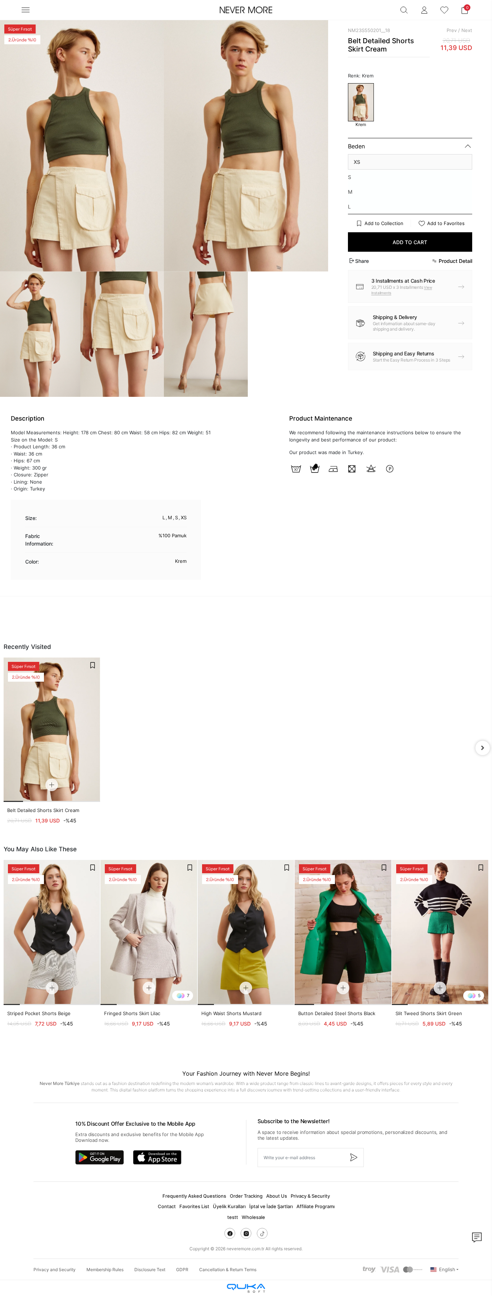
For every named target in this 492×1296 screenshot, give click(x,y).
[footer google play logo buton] (99, 1157)
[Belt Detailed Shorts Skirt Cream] (52, 730)
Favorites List (194, 1206)
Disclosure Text (149, 1269)
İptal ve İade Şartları (271, 1206)
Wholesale (253, 1217)
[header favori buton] (444, 10)
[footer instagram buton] (246, 1233)
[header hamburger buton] (26, 10)
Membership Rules (105, 1269)
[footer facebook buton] (229, 1233)
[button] (464, 10)
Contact (167, 1206)
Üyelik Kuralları (229, 1206)
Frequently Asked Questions (194, 1196)
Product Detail (455, 261)
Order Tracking (246, 1196)
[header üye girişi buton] (424, 10)
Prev (452, 30)
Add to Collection (383, 223)
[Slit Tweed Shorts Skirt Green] (440, 932)
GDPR (182, 1269)
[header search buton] (404, 10)
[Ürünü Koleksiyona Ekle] (93, 665)
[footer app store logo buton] (157, 1157)
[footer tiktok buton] (262, 1233)
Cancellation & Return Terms (227, 1269)
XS (357, 162)
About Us (276, 1196)
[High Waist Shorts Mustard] (246, 932)
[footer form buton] (353, 1157)
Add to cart (410, 242)
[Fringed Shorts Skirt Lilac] (148, 932)
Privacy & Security (310, 1196)
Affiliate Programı (315, 1206)
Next (466, 30)
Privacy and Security (54, 1269)
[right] (482, 748)
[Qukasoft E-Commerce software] (246, 1288)
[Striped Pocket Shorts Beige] (52, 932)
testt (232, 1217)
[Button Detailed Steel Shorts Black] (343, 932)
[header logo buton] (246, 10)
